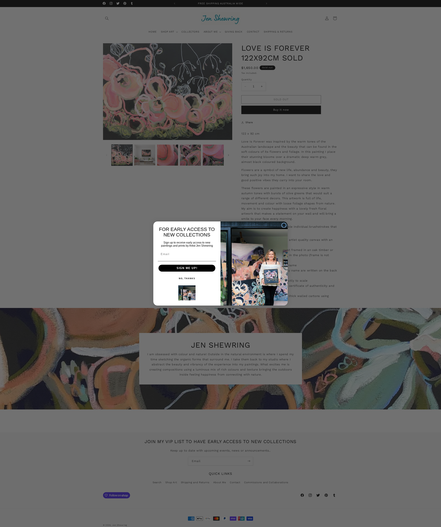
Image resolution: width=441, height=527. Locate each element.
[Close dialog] (284, 225)
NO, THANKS (187, 278)
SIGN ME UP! (187, 268)
